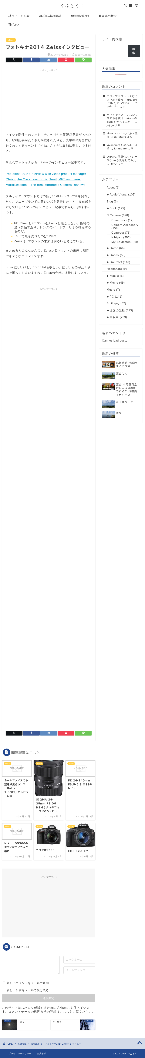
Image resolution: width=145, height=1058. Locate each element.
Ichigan (11, 40)
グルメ (15, 24)
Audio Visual (118, 194)
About (111, 187)
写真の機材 (109, 16)
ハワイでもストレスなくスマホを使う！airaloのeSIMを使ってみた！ (122, 100)
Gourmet (116, 262)
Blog (110, 201)
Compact (117, 232)
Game (114, 248)
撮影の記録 (81, 16)
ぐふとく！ (72, 5)
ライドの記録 (21, 16)
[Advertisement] (49, 100)
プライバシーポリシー (20, 1053)
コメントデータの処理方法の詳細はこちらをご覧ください (50, 1011)
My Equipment (121, 241)
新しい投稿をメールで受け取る (28, 990)
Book (113, 208)
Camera (115, 215)
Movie (114, 282)
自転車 (114, 317)
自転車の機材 (52, 16)
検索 (133, 51)
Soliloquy (113, 303)
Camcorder (119, 220)
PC (112, 296)
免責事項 (41, 1053)
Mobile (114, 275)
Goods (114, 255)
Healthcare (114, 268)
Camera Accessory (124, 224)
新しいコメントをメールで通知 (28, 983)
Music (111, 289)
